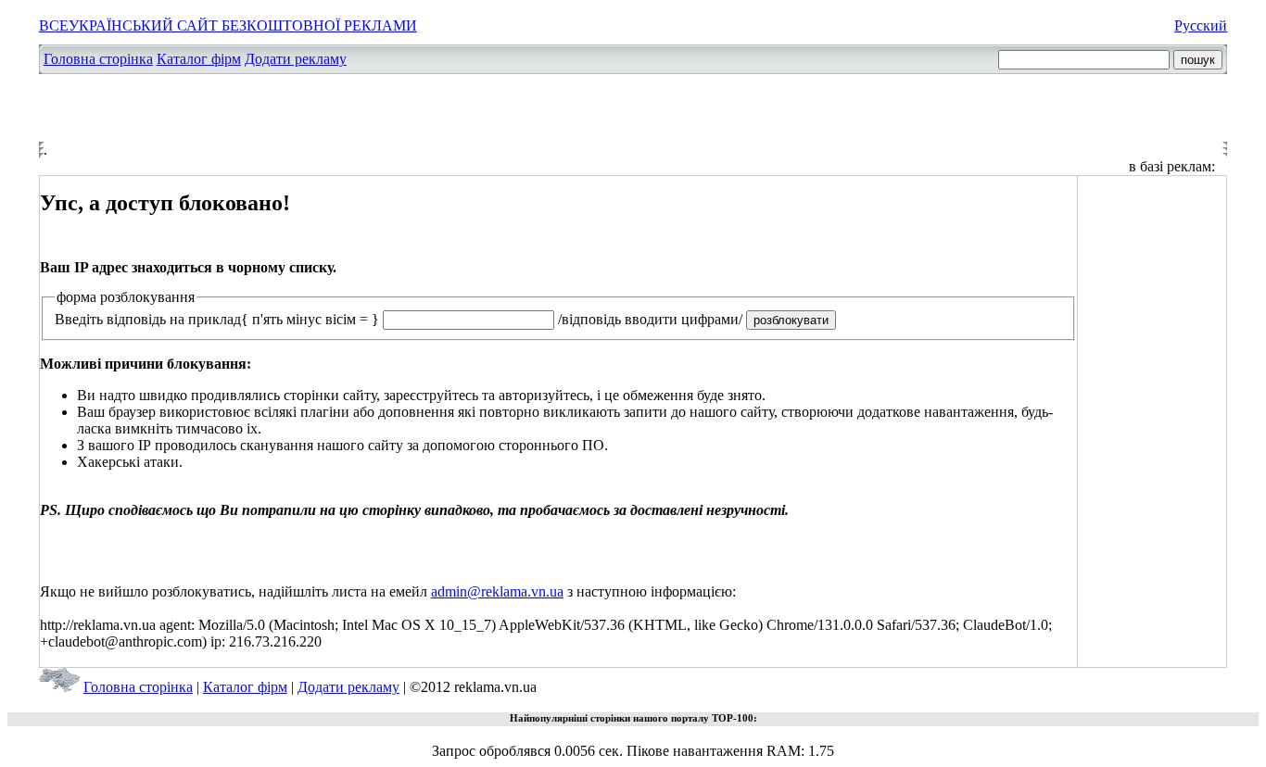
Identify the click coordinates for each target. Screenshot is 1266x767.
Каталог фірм (199, 59)
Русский (1200, 25)
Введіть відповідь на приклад (148, 319)
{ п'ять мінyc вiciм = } (310, 319)
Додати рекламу (296, 59)
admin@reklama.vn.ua (497, 591)
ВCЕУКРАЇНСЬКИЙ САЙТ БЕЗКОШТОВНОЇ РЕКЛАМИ (228, 25)
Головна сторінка (98, 59)
